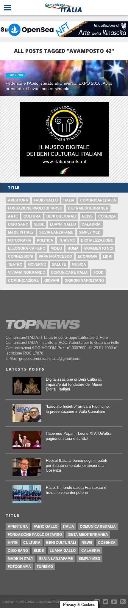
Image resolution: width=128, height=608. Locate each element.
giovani (51, 280)
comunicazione (23, 280)
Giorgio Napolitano (84, 280)
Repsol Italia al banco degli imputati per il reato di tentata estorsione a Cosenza (76, 465)
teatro (15, 264)
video (56, 248)
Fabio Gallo (46, 200)
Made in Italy (21, 232)
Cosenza (107, 216)
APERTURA (18, 200)
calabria (91, 224)
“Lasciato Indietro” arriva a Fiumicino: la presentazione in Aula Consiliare (78, 409)
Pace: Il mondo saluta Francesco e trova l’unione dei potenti (76, 490)
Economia (87, 256)
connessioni (20, 256)
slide (39, 224)
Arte (13, 216)
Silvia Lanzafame (56, 232)
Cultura (32, 216)
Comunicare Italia (69, 272)
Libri (107, 256)
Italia (68, 200)
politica (45, 240)
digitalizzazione (97, 240)
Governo (37, 264)
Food (98, 272)
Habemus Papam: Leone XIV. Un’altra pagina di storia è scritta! (78, 436)
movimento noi (98, 248)
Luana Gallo (63, 224)
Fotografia (19, 240)
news (87, 216)
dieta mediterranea (88, 208)
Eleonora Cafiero (26, 248)
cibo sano (18, 224)
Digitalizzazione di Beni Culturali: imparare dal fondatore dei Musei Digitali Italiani (74, 384)
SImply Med (90, 232)
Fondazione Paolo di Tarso (35, 208)
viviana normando (26, 272)
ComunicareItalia (98, 200)
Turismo (67, 240)
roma (73, 248)
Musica (79, 264)
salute (59, 264)
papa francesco (55, 256)
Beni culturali (61, 216)
